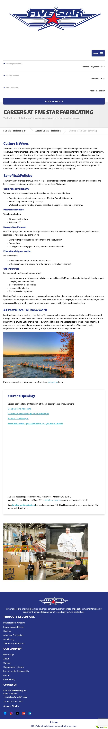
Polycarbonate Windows (14, 623)
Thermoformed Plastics (14, 643)
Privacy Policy (9, 679)
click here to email (53, 500)
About (6, 659)
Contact (6, 675)
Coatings (7, 631)
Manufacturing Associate (19, 409)
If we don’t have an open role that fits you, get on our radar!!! (35, 423)
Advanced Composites (13, 635)
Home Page (8, 655)
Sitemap (54, 722)
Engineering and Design (13, 627)
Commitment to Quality (13, 667)
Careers (6, 663)
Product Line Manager (18, 418)
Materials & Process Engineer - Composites (28, 413)
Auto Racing (8, 639)
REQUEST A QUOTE (54, 101)
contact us (53, 382)
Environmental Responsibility (16, 671)
